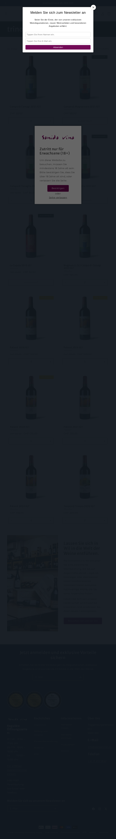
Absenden (58, 47)
